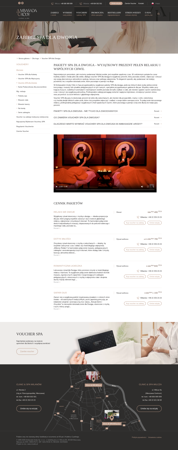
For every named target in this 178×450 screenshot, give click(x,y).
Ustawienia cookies (155, 437)
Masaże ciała (23, 100)
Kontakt (141, 3)
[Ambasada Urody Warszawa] (26, 14)
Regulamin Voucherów (25, 126)
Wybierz (67, 13)
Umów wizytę (116, 3)
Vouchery (81, 13)
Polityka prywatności (139, 437)
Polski (157, 3)
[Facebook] (19, 3)
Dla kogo (19, 70)
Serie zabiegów (24, 112)
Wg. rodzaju (21, 91)
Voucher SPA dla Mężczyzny (29, 78)
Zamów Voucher (130, 3)
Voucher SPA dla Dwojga (27, 83)
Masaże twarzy (24, 104)
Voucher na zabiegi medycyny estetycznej (32, 117)
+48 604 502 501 (96, 3)
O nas (149, 13)
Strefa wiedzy (133, 13)
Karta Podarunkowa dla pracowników (32, 87)
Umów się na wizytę (28, 409)
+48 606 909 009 (66, 3)
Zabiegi (55, 13)
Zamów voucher (27, 351)
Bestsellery (114, 13)
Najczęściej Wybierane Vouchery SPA (30, 122)
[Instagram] (22, 3)
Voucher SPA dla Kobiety (27, 74)
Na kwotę (21, 108)
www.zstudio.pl (32, 444)
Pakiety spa (22, 96)
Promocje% (97, 13)
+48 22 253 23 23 (155, 217)
